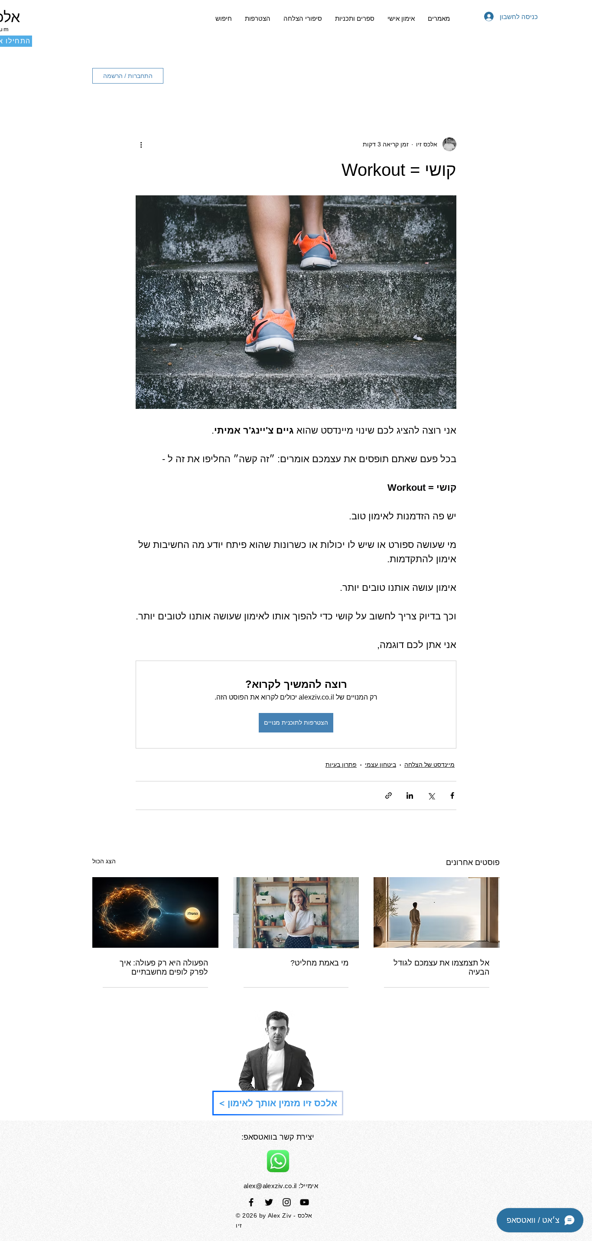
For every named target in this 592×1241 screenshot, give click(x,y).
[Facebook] (251, 1202)
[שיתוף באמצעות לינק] (388, 795)
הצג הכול (104, 861)
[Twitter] (268, 1202)
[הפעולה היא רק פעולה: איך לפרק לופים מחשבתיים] (155, 912)
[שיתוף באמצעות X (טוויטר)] (431, 795)
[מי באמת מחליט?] (296, 912)
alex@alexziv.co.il (270, 1185)
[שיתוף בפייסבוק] (452, 795)
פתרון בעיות (341, 764)
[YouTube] (304, 1202)
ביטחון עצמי (380, 764)
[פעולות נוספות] (141, 144)
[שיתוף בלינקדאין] (410, 795)
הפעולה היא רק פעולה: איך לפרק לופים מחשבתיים (164, 967)
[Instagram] (286, 1202)
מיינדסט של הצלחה (429, 764)
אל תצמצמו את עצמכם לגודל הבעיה (441, 967)
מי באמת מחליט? (319, 963)
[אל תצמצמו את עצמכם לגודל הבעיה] (437, 912)
